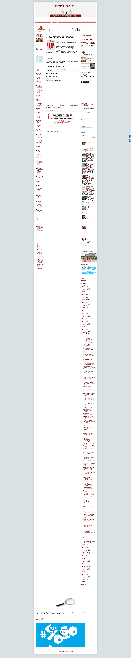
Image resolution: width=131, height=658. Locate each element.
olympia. (38, 226)
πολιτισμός (39, 84)
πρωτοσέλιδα (39, 124)
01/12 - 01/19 (85, 577)
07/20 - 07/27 (85, 323)
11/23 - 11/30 (85, 294)
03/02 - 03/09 (85, 566)
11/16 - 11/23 (85, 296)
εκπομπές (39, 146)
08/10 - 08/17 (85, 318)
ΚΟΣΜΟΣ (39, 81)
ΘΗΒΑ (59, 22)
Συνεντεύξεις (39, 134)
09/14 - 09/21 (85, 310)
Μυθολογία (39, 168)
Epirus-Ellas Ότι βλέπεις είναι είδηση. (39, 253)
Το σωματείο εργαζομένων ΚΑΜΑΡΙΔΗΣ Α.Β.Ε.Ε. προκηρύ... (88, 488)
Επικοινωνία (54, 22)
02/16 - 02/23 (85, 569)
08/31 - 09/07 (85, 313)
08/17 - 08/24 (85, 316)
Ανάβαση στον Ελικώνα (87, 506)
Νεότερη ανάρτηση (50, 105)
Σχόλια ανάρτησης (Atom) (55, 107)
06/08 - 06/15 (85, 544)
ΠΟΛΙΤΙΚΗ (39, 73)
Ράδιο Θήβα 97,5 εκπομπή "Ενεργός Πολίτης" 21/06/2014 (88, 333)
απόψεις (38, 70)
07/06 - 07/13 (85, 326)
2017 (83, 280)
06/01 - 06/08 (85, 545)
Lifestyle (38, 112)
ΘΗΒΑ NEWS (39, 209)
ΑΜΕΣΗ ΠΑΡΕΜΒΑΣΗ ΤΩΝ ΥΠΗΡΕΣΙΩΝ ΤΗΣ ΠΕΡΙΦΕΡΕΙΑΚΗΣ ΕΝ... (88, 478)
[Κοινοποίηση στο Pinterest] (65, 69)
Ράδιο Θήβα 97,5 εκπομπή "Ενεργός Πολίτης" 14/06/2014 (88, 501)
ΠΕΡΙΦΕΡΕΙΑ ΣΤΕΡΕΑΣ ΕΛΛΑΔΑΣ (39, 91)
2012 (83, 582)
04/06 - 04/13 (85, 558)
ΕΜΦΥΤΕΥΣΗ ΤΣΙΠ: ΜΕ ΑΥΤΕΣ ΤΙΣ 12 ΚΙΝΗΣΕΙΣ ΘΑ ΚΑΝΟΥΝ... (89, 464)
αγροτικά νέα (39, 101)
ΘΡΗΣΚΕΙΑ (39, 98)
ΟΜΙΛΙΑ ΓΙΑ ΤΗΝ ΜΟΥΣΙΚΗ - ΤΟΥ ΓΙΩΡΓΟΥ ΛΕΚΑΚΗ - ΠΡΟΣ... (88, 345)
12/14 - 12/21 (85, 289)
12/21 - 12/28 (85, 288)
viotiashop (39, 201)
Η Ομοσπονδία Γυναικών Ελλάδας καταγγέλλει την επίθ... (88, 497)
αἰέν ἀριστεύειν (40, 242)
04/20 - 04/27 (85, 555)
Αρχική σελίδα (38, 22)
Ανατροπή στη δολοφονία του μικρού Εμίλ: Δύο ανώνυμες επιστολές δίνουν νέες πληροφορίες (40, 221)
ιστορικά (38, 111)
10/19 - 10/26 (85, 302)
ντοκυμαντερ (39, 149)
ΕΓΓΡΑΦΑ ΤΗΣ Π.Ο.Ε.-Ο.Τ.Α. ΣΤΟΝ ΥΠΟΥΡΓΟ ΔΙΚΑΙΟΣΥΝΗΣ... (88, 461)
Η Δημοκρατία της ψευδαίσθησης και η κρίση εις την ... (89, 532)
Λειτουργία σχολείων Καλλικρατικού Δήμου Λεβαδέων (90, 239)
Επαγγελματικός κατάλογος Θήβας (40, 177)
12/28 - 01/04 (85, 286)
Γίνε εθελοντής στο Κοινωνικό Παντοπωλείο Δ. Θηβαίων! (83, 22)
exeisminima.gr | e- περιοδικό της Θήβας (40, 193)
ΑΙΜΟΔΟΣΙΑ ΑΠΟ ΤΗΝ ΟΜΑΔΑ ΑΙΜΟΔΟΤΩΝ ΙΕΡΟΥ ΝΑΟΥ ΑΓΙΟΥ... (89, 417)
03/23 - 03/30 (85, 561)
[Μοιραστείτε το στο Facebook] (64, 69)
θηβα (53, 70)
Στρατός (38, 119)
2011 (83, 584)
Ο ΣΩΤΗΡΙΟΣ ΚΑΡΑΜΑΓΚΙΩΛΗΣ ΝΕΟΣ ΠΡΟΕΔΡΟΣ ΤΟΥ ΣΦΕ (88, 484)
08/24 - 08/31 (85, 315)
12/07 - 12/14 (85, 291)
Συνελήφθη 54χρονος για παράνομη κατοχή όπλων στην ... (88, 349)
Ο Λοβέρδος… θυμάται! (87, 448)
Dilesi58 (38, 185)
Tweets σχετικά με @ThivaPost (52, 131)
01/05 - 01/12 (85, 579)
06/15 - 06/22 (85, 331)
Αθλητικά (50, 70)
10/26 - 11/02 (85, 300)
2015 (83, 283)
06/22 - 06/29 (85, 329)
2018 (83, 278)
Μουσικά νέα (39, 152)
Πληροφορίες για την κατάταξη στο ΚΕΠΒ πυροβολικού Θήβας (90, 154)
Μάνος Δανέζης (40, 157)
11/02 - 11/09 (85, 299)
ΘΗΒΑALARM (39, 213)
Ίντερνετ (38, 116)
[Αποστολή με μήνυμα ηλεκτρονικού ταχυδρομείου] (61, 69)
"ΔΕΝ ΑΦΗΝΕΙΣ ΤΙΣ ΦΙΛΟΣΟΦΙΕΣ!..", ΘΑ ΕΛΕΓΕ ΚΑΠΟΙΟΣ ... (88, 529)
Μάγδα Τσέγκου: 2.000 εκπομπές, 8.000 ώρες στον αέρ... (88, 387)
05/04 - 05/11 (85, 552)
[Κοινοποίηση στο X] (63, 69)
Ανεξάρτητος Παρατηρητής (39, 269)
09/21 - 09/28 (85, 308)
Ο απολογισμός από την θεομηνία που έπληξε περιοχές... (87, 414)
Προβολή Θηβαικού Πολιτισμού (39, 155)
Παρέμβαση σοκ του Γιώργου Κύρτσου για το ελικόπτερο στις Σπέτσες (40, 229)
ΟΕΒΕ (38, 122)
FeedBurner (90, 114)
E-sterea (38, 259)
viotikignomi (39, 204)
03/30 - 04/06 (85, 560)
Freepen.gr (39, 233)
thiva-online (39, 200)
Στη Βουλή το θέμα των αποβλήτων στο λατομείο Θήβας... (88, 407)
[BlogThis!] (62, 69)
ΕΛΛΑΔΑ (38, 76)
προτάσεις (39, 147)
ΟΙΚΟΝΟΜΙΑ (39, 95)
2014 (83, 285)
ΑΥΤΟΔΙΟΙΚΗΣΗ (40, 105)
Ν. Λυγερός (39, 82)
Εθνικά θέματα (39, 96)
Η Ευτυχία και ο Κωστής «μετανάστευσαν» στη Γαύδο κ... (88, 494)
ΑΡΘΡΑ (38, 69)
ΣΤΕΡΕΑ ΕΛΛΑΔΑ (68, 22)
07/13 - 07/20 (85, 324)
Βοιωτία (62, 22)
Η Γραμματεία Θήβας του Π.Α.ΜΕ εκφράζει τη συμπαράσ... (87, 428)
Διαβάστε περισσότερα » (40, 619)
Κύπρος (38, 108)
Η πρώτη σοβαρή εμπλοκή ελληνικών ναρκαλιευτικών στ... (88, 523)
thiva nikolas (39, 198)
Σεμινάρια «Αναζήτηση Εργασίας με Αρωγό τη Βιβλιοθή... (87, 538)
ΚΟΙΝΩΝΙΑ (56, 70)
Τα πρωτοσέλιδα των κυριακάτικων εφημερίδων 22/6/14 (88, 339)
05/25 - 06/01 (85, 547)
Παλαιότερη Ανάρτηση (74, 105)
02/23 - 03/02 (85, 568)
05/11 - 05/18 (85, 550)
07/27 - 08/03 (85, 321)
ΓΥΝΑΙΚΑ (39, 109)
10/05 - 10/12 (85, 305)
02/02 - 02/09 (85, 572)
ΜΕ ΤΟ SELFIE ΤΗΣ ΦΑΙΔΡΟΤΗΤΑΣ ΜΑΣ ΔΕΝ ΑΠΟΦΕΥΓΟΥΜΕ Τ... (88, 375)
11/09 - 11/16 (85, 297)
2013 (83, 581)
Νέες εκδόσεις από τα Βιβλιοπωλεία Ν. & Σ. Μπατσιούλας (87, 424)
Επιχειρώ (39, 129)
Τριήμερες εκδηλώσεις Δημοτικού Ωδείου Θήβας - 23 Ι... (89, 390)
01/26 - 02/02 (85, 574)
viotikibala (39, 202)
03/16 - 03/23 (85, 563)
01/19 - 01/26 (85, 576)
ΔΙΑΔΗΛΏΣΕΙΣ (40, 117)
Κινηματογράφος (40, 130)
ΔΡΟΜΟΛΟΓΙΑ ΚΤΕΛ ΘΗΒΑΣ (46, 22)
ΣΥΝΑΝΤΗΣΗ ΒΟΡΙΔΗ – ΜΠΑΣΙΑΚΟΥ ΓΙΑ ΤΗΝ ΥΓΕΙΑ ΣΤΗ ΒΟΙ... (89, 421)
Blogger (71, 651)
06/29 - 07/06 (85, 327)
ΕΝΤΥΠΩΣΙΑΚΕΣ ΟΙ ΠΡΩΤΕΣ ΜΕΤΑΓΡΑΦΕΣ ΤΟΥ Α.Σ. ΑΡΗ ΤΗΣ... (89, 383)
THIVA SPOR (39, 186)
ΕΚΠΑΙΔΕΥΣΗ (39, 87)
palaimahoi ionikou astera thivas (39, 196)
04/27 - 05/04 (85, 553)
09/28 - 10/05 (85, 307)
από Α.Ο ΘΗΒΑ (49, 58)
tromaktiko (39, 217)
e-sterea (38, 190)
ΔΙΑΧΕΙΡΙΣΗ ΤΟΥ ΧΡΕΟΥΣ (88, 359)
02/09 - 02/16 (85, 571)
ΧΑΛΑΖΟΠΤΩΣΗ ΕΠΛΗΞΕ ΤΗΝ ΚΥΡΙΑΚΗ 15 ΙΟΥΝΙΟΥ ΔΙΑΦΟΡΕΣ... (88, 509)
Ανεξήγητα (39, 142)
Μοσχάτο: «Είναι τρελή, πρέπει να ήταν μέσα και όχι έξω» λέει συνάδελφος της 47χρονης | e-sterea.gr (40, 263)
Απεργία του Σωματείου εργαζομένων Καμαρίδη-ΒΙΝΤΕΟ (88, 410)
